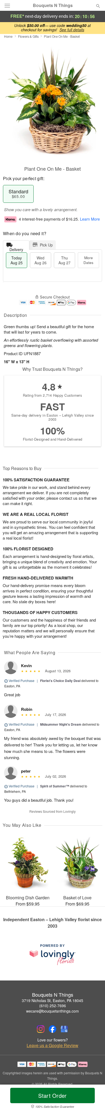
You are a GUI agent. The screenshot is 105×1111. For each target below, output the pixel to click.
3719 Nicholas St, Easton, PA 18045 (52, 1000)
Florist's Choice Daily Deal (60, 680)
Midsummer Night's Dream (60, 724)
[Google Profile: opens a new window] (64, 1029)
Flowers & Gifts (28, 36)
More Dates (88, 260)
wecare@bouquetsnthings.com (52, 1011)
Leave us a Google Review (52, 1045)
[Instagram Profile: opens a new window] (40, 1029)
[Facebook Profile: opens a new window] (52, 1029)
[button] (94, 1099)
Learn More (90, 219)
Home (8, 36)
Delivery (16, 248)
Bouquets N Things (53, 5)
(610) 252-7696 (52, 1005)
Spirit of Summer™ (54, 786)
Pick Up (46, 245)
